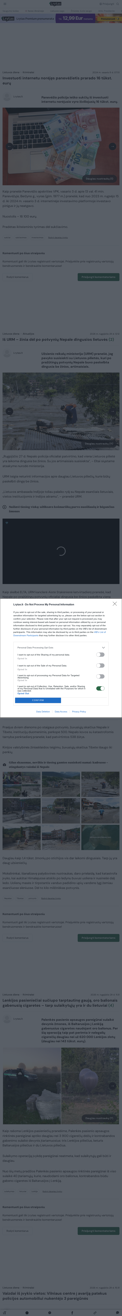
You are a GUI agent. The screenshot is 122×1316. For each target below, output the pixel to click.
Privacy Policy (79, 711)
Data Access (61, 711)
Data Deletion (43, 711)
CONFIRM (38, 700)
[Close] (116, 605)
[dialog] (61, 658)
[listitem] (61, 647)
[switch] (100, 654)
